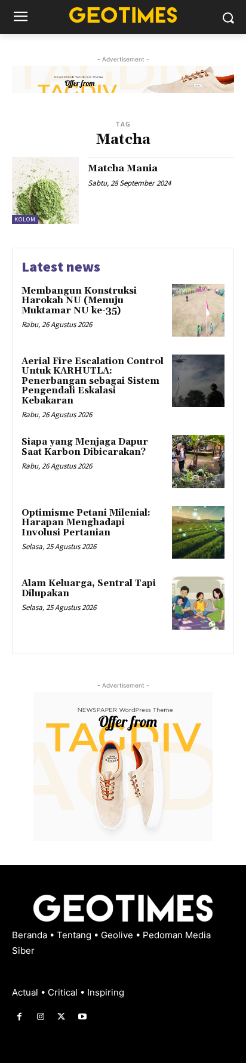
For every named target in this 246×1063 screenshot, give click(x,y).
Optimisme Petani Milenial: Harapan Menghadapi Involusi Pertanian (85, 522)
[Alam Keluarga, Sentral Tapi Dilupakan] (198, 603)
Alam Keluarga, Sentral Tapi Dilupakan (88, 588)
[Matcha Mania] (45, 190)
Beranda (31, 935)
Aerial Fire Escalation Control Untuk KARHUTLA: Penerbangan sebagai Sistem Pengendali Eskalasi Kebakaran (92, 381)
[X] (61, 1016)
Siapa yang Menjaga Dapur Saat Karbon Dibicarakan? (84, 447)
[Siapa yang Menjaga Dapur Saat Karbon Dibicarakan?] (198, 461)
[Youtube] (82, 1016)
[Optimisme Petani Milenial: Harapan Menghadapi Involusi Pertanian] (198, 532)
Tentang (75, 935)
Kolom (25, 219)
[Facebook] (19, 1016)
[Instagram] (40, 1016)
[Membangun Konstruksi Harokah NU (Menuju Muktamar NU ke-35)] (198, 310)
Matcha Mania (123, 168)
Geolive (118, 935)
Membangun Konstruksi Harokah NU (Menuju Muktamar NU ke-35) (79, 300)
